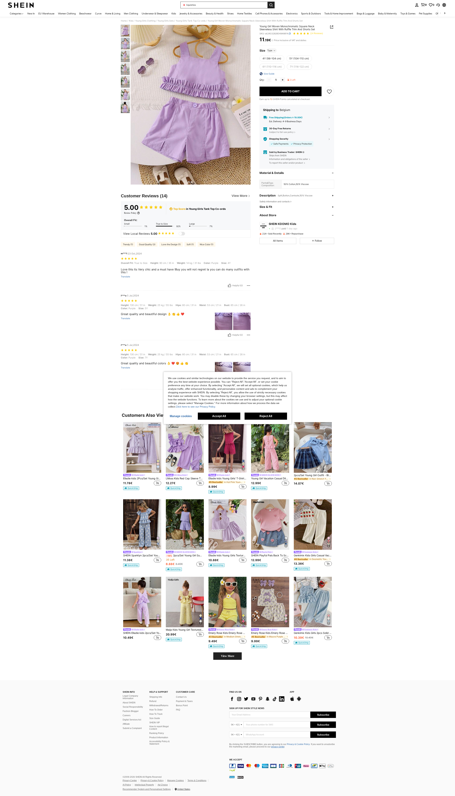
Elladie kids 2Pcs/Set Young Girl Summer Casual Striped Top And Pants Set (142, 478)
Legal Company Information (130, 697)
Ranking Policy (156, 733)
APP (292, 692)
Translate (125, 276)
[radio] (271, 58)
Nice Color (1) (206, 244)
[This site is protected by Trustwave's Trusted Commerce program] (232, 777)
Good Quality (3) (147, 244)
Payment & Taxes (184, 701)
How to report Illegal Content (159, 727)
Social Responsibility (133, 707)
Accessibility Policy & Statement (159, 742)
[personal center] (417, 5)
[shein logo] (21, 5)
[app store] (292, 700)
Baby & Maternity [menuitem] (387, 13)
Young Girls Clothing (145, 21)
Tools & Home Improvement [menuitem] (338, 13)
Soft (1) (190, 244)
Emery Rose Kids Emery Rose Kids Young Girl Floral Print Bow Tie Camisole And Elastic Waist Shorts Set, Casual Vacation (270, 633)
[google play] (298, 700)
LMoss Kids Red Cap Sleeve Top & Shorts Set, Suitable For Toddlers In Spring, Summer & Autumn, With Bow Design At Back (185, 478)
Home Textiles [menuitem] (244, 13)
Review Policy (130, 213)
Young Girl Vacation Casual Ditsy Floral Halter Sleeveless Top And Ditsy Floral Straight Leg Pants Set (270, 478)
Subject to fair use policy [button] (281, 132)
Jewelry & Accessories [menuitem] (191, 13)
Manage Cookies (175, 780)
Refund (152, 701)
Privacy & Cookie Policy (298, 744)
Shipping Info (155, 697)
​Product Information (158, 737)
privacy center (277, 747)
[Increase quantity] (282, 80)
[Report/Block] (248, 285)
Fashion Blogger (131, 711)
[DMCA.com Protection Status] (240, 777)
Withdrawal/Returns (158, 705)
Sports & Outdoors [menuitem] (311, 13)
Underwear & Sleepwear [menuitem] (155, 13)
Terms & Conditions (197, 780)
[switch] (182, 233)
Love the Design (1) (171, 244)
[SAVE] (329, 91)
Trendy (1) (128, 244)
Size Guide (154, 718)
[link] (424, 5)
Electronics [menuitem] (292, 13)
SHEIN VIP (154, 722)
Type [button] (269, 50)
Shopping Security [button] (278, 139)
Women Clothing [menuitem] (67, 13)
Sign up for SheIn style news (246, 708)
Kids (131, 21)
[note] (131, 488)
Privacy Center (130, 780)
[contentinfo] (282, 768)
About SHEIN (129, 702)
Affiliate (126, 724)
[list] (257, 699)
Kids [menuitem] (174, 13)
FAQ (178, 710)
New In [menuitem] (31, 13)
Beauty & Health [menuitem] (215, 13)
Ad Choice (163, 785)
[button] (438, 5)
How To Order (156, 710)
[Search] (271, 5)
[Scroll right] (444, 13)
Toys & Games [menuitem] (407, 13)
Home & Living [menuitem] (112, 13)
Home (124, 21)
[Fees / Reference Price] (272, 40)
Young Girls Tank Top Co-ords (190, 21)
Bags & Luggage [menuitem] (365, 13)
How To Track (155, 714)
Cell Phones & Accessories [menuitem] (269, 13)
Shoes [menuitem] (230, 13)
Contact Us (181, 697)
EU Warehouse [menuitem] (46, 13)
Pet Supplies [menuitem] (425, 13)
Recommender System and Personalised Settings (147, 789)
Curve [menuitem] (98, 13)
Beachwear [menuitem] (85, 13)
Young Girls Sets (165, 21)
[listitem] (142, 456)
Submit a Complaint (132, 728)
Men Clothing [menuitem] (131, 13)
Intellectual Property (144, 785)
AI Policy (127, 785)
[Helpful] (229, 285)
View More (227, 655)
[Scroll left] (440, 13)
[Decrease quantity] (269, 80)
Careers (126, 715)
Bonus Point (182, 705)
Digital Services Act (132, 719)
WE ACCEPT (235, 760)
